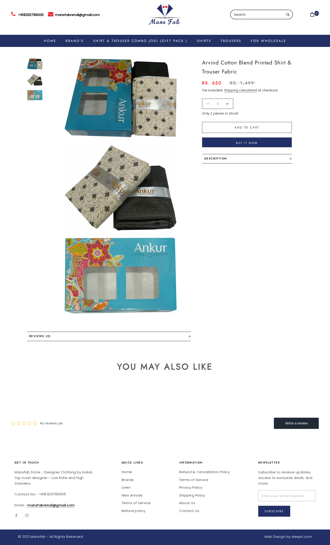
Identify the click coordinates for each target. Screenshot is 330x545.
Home (127, 472)
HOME (50, 40)
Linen (126, 487)
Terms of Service (136, 503)
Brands (128, 479)
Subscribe (274, 511)
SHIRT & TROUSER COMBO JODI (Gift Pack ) (140, 40)
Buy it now (247, 143)
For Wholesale (268, 40)
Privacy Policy (190, 487)
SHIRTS (204, 40)
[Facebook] (16, 515)
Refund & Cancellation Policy (204, 472)
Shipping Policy (192, 495)
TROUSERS (231, 40)
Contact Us (189, 510)
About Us (187, 503)
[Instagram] (27, 515)
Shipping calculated (240, 90)
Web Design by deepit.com (288, 536)
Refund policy (133, 510)
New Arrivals (132, 495)
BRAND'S (75, 40)
